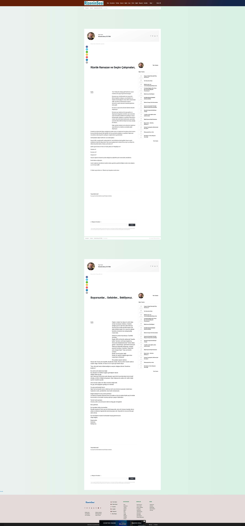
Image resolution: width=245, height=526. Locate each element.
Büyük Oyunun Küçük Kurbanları (150, 119)
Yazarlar (91, 238)
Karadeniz (112, 3)
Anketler (151, 506)
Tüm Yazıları (155, 65)
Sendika (145, 3)
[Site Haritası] (99, 507)
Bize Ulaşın (114, 513)
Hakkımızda (87, 512)
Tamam (156, 524)
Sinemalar (139, 513)
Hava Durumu (139, 504)
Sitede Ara (152, 504)
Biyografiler (152, 507)
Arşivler (114, 509)
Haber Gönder (98, 515)
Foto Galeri (114, 501)
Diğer (151, 3)
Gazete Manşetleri (140, 517)
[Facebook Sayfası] (85, 507)
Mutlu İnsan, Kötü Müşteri (149, 94)
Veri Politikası (87, 515)
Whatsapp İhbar (98, 513)
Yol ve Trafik (139, 506)
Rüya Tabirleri (152, 508)
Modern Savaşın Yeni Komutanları (151, 102)
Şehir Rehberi (139, 515)
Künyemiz (114, 511)
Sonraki (1, 491)
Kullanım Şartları (98, 512)
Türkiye (117, 3)
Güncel (125, 518)
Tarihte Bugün (139, 511)
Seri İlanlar (139, 514)
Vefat (133, 3)
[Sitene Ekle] (101, 507)
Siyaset (122, 3)
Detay (151, 524)
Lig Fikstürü (139, 510)
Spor (129, 3)
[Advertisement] (78, 26)
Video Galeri (114, 504)
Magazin (141, 3)
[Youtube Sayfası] (92, 507)
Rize (108, 3)
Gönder (132, 224)
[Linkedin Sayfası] (94, 507)
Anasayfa (87, 238)
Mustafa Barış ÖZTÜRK (98, 238)
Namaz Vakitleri (140, 507)
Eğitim (126, 3)
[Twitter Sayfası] (87, 507)
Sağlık (136, 3)
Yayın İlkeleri (87, 513)
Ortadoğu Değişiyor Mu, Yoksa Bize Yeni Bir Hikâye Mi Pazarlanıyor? (150, 89)
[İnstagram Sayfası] (90, 507)
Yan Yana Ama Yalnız (148, 80)
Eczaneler (139, 508)
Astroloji (151, 510)
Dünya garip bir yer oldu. (149, 132)
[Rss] (96, 507)
